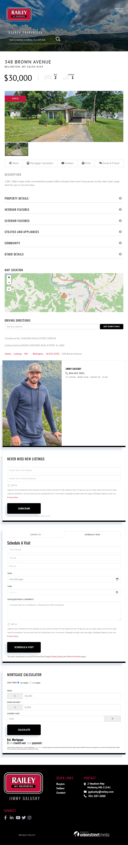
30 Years (24, 683)
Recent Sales (83, 377)
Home (8, 353)
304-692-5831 (77, 373)
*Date (9, 573)
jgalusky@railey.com (100, 791)
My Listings (71, 377)
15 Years (36, 683)
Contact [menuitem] (60, 792)
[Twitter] (23, 817)
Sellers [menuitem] (60, 788)
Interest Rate (13, 713)
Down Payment (14, 702)
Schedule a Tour (92, 534)
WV (26, 353)
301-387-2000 (96, 796)
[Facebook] (5, 817)
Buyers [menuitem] (60, 784)
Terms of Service (74, 656)
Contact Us (35, 534)
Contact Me (95, 377)
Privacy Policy (12, 497)
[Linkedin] (11, 817)
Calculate (24, 729)
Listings (18, 353)
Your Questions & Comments (20, 599)
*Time (9, 586)
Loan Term (12, 682)
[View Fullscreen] (9, 289)
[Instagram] (29, 817)
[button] (58, 39)
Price (9, 690)
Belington (38, 353)
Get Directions (111, 326)
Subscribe (24, 508)
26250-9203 (52, 353)
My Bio (105, 377)
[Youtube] (17, 817)
